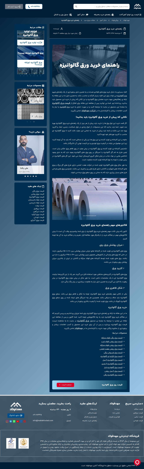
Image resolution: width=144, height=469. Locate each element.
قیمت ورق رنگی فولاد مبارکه (111, 338)
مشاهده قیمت (66, 385)
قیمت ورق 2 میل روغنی (113, 371)
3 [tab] (36, 69)
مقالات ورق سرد (89, 20)
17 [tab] (41, 76)
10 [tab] (39, 73)
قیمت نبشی (138, 417)
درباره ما (117, 409)
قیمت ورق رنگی (38, 191)
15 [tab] (22, 73)
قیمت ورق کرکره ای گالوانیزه (111, 356)
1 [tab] (42, 69)
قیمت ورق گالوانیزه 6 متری (112, 364)
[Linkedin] (21, 421)
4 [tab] (32, 69)
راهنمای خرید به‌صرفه (89, 421)
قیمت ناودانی (39, 217)
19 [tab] (34, 76)
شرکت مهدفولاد (88, 110)
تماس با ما (116, 413)
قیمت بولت (39, 206)
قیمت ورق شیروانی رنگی (113, 352)
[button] (14, 6)
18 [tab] (37, 76)
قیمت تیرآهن (38, 211)
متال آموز (103, 20)
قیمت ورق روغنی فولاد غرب (111, 341)
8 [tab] (19, 69)
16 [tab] (19, 73)
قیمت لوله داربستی (36, 203)
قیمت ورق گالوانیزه (61, 103)
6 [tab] (25, 69)
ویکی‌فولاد (114, 20)
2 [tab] (39, 69)
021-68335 (37, 415)
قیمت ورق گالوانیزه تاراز (113, 367)
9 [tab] (42, 73)
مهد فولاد (126, 20)
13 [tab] (29, 73)
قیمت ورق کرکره (38, 214)
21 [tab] (27, 76)
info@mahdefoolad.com (43, 420)
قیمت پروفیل (39, 208)
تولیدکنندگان (92, 413)
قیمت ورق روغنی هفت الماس (111, 349)
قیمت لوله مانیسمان (36, 200)
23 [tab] (20, 76)
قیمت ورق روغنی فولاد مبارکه (111, 345)
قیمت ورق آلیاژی (37, 220)
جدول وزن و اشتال (90, 417)
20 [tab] (30, 76)
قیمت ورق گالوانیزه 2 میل (112, 360)
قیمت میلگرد (138, 409)
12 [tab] (32, 73)
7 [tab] (22, 69)
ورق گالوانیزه (65, 107)
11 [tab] (36, 73)
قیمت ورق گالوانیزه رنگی (113, 375)
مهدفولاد (78, 328)
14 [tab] (25, 73)
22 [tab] (24, 76)
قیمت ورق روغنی (37, 194)
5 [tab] (29, 69)
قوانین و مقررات (114, 417)
